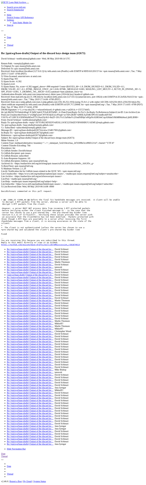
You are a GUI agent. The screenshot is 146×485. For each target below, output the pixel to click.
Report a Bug (16, 481)
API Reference (27, 17)
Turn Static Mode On (22, 22)
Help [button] (9, 15)
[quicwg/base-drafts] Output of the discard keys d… (30, 275)
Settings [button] (10, 20)
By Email (27, 481)
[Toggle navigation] (28, 3)
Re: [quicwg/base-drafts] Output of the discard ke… (30, 249)
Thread (10, 45)
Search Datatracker (15, 10)
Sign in (10, 25)
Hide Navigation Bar (16, 449)
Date (9, 37)
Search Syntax (13, 17)
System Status (39, 481)
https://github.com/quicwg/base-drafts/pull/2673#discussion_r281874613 (40, 245)
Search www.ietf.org (16, 7)
